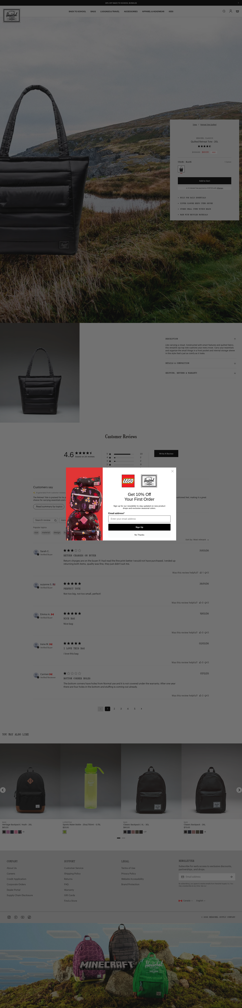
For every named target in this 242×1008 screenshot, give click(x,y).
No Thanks (139, 535)
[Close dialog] (172, 471)
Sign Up (139, 527)
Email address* (116, 513)
